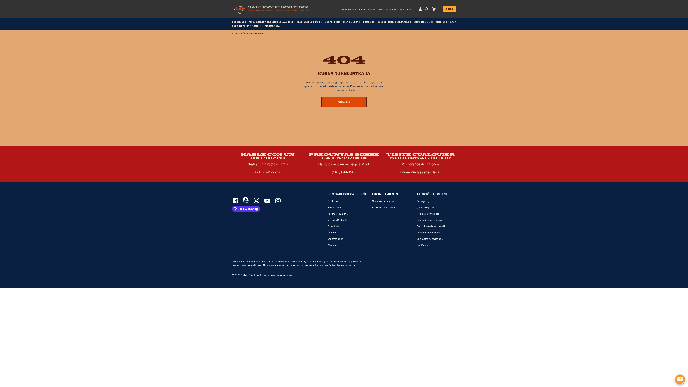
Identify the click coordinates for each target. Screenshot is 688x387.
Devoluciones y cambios (429, 219)
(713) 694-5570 (267, 172)
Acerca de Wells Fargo (383, 207)
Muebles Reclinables (338, 219)
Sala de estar (334, 207)
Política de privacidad (428, 213)
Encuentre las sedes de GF (420, 172)
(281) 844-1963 (344, 172)
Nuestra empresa (367, 9)
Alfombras (333, 245)
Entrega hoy (423, 201)
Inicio (235, 33)
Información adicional (428, 232)
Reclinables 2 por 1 (338, 213)
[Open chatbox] (680, 379)
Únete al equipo (425, 207)
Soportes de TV (336, 238)
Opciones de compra (383, 201)
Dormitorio (333, 226)
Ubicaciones (391, 9)
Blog (380, 9)
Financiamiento (348, 9)
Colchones (333, 201)
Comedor (332, 232)
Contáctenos (406, 9)
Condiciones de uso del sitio (431, 226)
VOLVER (344, 102)
